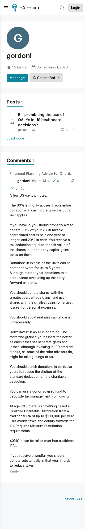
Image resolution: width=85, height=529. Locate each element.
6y (34, 181)
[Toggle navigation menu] (6, 8)
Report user (74, 498)
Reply (14, 471)
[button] (12, 180)
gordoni (23, 129)
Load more (15, 138)
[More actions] (73, 129)
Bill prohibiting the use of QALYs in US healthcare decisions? (41, 119)
